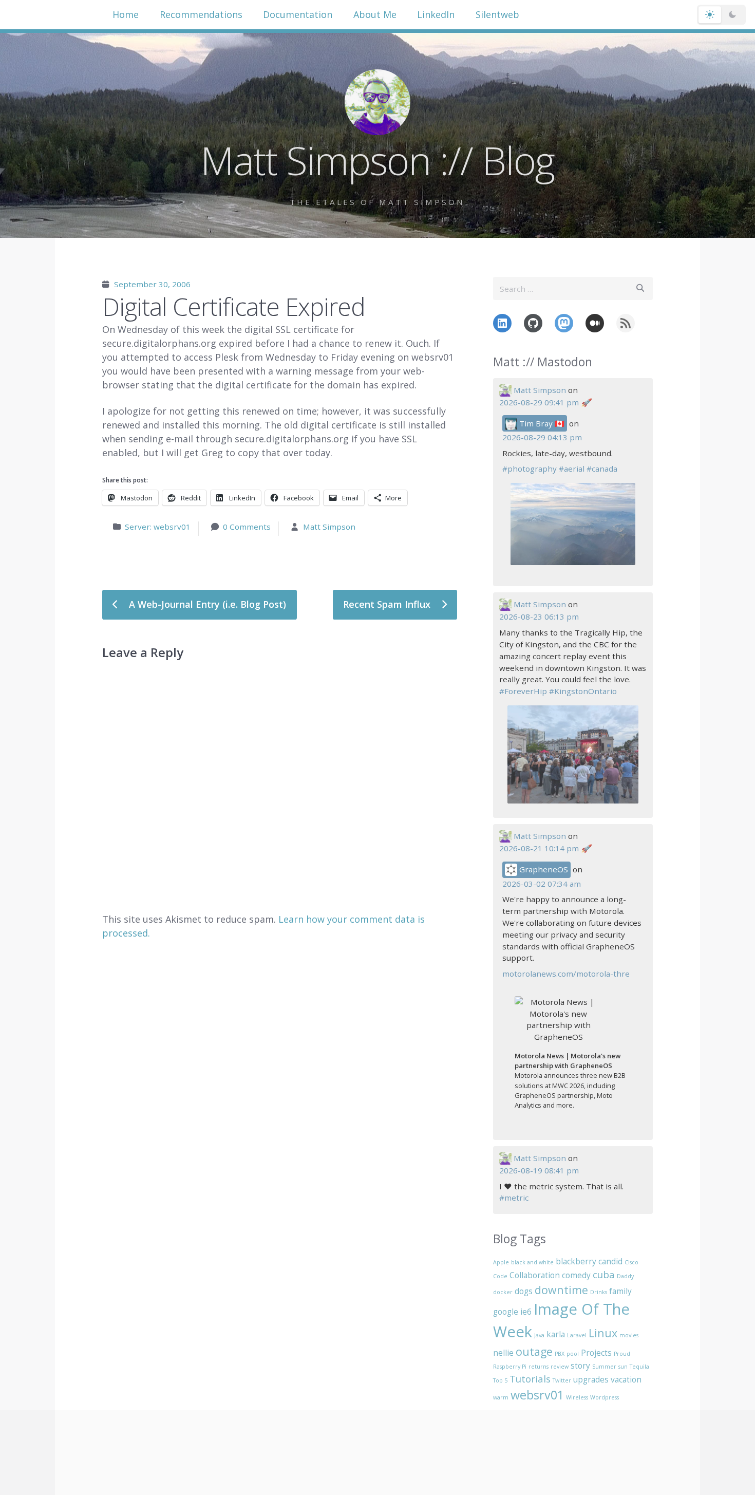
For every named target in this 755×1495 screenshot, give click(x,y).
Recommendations (201, 14)
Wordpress (604, 1397)
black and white (532, 1262)
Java (539, 1335)
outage (534, 1351)
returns (538, 1366)
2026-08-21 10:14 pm (539, 848)
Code (500, 1276)
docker (503, 1292)
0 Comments (247, 526)
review (560, 1366)
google (505, 1311)
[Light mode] (710, 15)
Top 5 (500, 1380)
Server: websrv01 (158, 526)
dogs (524, 1291)
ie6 (526, 1311)
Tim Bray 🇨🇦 (540, 423)
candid (610, 1261)
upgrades (591, 1379)
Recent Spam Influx (388, 604)
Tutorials (530, 1378)
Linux (603, 1332)
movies (628, 1335)
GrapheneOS (542, 869)
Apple (501, 1262)
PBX (559, 1353)
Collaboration (534, 1275)
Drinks (598, 1292)
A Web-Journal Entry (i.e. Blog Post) (206, 604)
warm (500, 1397)
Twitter (562, 1380)
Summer (604, 1366)
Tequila (639, 1366)
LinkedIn (436, 14)
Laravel (577, 1335)
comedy (576, 1275)
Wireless (577, 1397)
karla (555, 1334)
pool (573, 1353)
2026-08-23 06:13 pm (539, 616)
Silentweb (497, 14)
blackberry (576, 1261)
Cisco (631, 1262)
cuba (604, 1274)
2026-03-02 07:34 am (541, 884)
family (620, 1291)
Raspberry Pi (509, 1366)
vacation (626, 1379)
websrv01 (537, 1395)
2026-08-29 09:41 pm (539, 402)
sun (623, 1366)
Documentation (297, 14)
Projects (596, 1352)
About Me (375, 14)
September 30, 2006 (152, 284)
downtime (561, 1289)
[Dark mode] (732, 15)
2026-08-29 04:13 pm (542, 437)
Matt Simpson (329, 526)
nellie (503, 1352)
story (580, 1365)
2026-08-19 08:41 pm (539, 1170)
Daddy (625, 1276)
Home (125, 14)
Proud (622, 1353)
